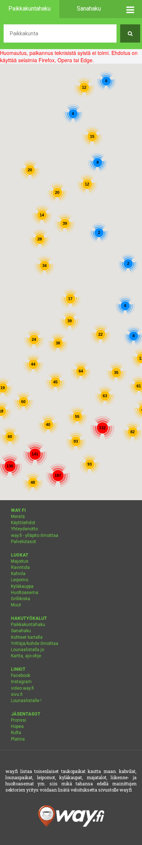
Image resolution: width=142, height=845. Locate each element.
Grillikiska (20, 598)
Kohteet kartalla (27, 637)
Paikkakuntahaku (28, 624)
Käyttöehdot (23, 522)
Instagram (21, 681)
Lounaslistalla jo (27, 649)
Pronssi (18, 720)
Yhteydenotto (24, 528)
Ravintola (20, 567)
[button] (130, 9)
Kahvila (18, 573)
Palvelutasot (23, 541)
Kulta (16, 732)
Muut (16, 604)
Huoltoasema (24, 592)
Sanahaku (21, 630)
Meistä (18, 516)
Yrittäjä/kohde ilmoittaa (34, 643)
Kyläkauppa (22, 586)
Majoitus (19, 561)
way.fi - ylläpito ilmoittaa (34, 535)
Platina (18, 739)
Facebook (20, 675)
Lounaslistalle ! (26, 700)
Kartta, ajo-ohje (26, 655)
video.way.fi (22, 688)
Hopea (17, 726)
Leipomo (19, 579)
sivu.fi (17, 694)
